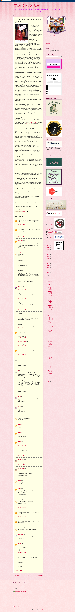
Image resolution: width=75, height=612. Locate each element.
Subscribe (53, 67)
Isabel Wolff (20, 543)
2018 (48, 258)
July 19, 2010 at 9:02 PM (22, 558)
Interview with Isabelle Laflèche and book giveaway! (50, 307)
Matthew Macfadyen (33, 122)
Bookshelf (47, 45)
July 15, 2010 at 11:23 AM (22, 236)
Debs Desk (19, 396)
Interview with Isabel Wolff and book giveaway (50, 338)
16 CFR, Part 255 (33, 587)
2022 (48, 251)
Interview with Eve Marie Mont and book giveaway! (50, 293)
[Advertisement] (17, 597)
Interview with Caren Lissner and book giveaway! (50, 377)
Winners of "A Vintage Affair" (50, 322)
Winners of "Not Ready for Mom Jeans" (50, 312)
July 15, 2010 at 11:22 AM (22, 224)
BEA (46, 223)
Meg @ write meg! (21, 459)
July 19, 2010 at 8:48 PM (22, 552)
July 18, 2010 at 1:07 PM (22, 445)
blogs (52, 224)
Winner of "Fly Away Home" (50, 334)
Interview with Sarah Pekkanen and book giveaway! (50, 362)
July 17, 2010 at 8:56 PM (22, 420)
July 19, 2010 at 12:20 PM (22, 484)
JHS (18, 358)
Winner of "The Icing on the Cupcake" (50, 302)
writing (51, 237)
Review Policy (48, 42)
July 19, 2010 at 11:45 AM (22, 464)
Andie (19, 416)
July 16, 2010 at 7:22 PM (22, 345)
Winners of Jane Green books (50, 357)
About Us (47, 40)
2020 (48, 254)
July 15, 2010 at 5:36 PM (22, 267)
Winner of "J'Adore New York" (50, 288)
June (49, 381)
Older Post (40, 575)
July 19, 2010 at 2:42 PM (22, 524)
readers (50, 234)
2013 (48, 267)
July (49, 286)
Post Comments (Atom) (22, 578)
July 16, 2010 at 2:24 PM (22, 337)
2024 (48, 247)
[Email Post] (27, 211)
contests (21, 212)
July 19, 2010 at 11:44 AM (22, 455)
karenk (19, 331)
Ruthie (19, 349)
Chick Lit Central (26, 5)
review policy (48, 51)
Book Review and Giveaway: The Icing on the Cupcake (50, 317)
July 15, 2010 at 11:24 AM (22, 249)
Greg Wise (28, 123)
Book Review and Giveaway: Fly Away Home (50, 352)
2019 (48, 256)
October (49, 279)
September (50, 281)
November (49, 277)
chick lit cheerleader (49, 227)
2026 (48, 243)
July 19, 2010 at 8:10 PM (22, 539)
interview (24, 212)
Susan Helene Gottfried (22, 341)
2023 (48, 249)
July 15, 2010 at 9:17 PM (22, 309)
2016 (48, 261)
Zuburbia (36, 154)
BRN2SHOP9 (20, 286)
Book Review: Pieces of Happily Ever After (50, 343)
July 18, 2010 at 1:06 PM (22, 437)
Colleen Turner (20, 219)
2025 (48, 245)
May (49, 383)
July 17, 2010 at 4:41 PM (22, 403)
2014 (48, 265)
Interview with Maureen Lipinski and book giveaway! (50, 326)
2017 (48, 260)
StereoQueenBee (20, 534)
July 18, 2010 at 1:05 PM (22, 428)
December (49, 274)
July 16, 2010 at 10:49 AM (22, 321)
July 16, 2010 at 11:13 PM (22, 354)
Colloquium (20, 363)
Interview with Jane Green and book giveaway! (50, 372)
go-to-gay (51, 231)
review (47, 236)
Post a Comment (19, 570)
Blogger (43, 609)
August (49, 284)
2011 (48, 270)
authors (19, 212)
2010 (48, 272)
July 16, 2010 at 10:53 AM (22, 327)
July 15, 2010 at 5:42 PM (22, 282)
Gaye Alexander (20, 519)
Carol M (19, 424)
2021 (48, 252)
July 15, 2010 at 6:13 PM (22, 289)
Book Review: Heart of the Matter (50, 297)
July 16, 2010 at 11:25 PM (22, 392)
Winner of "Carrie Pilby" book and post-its (50, 367)
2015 (48, 263)
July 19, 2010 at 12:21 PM (22, 496)
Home (28, 575)
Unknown (19, 480)
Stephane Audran (37, 121)
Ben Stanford (53, 35)
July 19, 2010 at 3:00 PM (22, 530)
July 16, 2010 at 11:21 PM (22, 366)
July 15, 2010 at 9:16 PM (22, 298)
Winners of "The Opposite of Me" (50, 348)
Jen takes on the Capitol (50, 331)
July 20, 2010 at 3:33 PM (22, 567)
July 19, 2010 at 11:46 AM (22, 477)
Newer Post (16, 575)
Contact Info (48, 43)
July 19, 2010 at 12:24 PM (22, 516)
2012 (48, 269)
